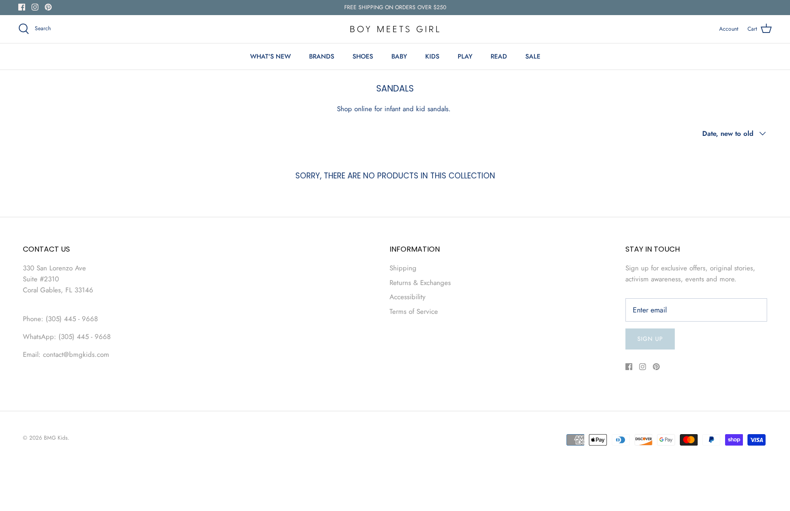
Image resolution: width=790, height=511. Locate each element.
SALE (532, 56)
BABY (399, 56)
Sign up (650, 338)
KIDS (432, 56)
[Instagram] (35, 7)
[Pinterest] (48, 7)
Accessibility (408, 297)
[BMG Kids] (395, 29)
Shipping (403, 268)
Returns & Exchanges (420, 283)
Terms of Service (414, 312)
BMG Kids (56, 438)
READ (499, 56)
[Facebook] (21, 7)
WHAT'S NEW (270, 56)
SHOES (362, 56)
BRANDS (321, 56)
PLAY (465, 56)
